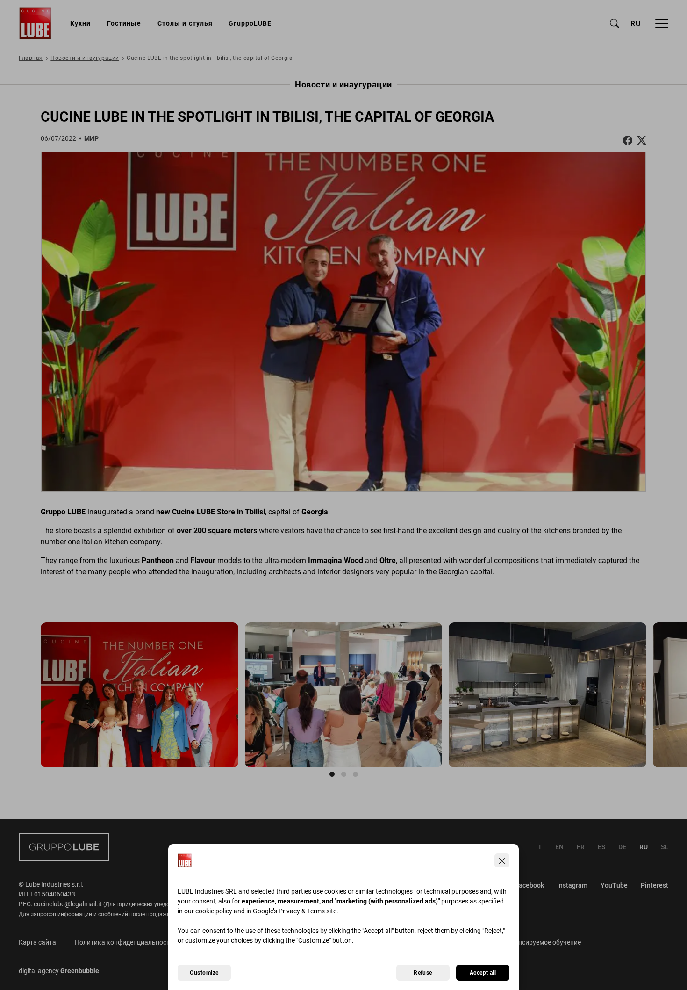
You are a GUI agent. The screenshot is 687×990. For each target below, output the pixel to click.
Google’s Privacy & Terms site (294, 911)
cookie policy (213, 911)
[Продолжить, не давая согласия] (501, 860)
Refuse (423, 972)
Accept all (483, 972)
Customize (204, 972)
